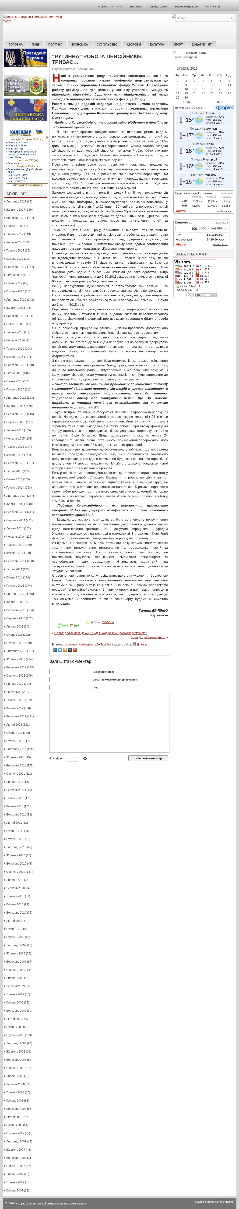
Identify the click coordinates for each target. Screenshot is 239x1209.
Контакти (213, 6)
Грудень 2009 (15, 937)
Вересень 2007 (16, 1157)
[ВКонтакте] (55, 650)
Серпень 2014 (15, 520)
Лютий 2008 (14, 1117)
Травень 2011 (15, 798)
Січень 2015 (14, 479)
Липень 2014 (14, 528)
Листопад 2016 (16, 299)
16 (186, 89)
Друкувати (144, 644)
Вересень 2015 (16, 414)
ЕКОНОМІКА (79, 44)
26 (212, 93)
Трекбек (106, 644)
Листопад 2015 (16, 397)
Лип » (221, 101)
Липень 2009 (14, 978)
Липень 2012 (14, 683)
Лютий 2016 (14, 373)
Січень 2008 (14, 1125)
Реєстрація (190, 57)
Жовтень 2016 (15, 307)
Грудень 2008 (15, 1035)
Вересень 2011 (16, 765)
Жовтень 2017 (15, 209)
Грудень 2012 (15, 643)
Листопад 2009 (16, 945)
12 (212, 85)
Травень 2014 (15, 544)
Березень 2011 (16, 814)
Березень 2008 (16, 1108)
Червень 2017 (15, 242)
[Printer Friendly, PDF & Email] (68, 627)
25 (203, 93)
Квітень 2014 (14, 553)
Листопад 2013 (16, 594)
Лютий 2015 (14, 471)
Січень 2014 (14, 577)
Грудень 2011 (15, 741)
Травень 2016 (15, 348)
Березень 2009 (16, 1010)
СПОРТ (178, 44)
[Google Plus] (75, 650)
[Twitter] (60, 650)
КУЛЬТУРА (157, 44)
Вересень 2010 (16, 863)
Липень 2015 (14, 430)
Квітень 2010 (14, 904)
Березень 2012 (16, 716)
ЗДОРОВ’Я (133, 44)
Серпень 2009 (15, 969)
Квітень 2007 (14, 1190)
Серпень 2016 (15, 324)
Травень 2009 (15, 994)
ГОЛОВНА (108, 622)
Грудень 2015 (15, 389)
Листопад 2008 (16, 1043)
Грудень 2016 (15, 291)
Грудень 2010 (15, 839)
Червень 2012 (15, 692)
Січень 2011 (14, 831)
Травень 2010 (15, 896)
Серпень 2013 (15, 618)
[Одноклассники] (65, 650)
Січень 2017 (14, 283)
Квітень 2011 (14, 806)
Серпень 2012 (15, 675)
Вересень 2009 (16, 961)
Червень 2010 (15, 888)
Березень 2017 (16, 267)
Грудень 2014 (15, 487)
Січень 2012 (14, 732)
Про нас (136, 6)
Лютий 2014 (14, 569)
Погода (179, 107)
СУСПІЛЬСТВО (107, 44)
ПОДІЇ (35, 44)
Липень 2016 (14, 332)
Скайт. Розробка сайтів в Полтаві (214, 1201)
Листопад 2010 (16, 847)
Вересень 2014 (16, 512)
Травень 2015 (15, 446)
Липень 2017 (14, 234)
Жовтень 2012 (15, 659)
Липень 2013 (14, 626)
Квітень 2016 (14, 356)
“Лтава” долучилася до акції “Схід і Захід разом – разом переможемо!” (100, 633)
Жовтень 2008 (15, 1051)
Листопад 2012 (16, 651)
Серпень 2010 (15, 871)
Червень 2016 (15, 340)
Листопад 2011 (16, 749)
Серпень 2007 (15, 1166)
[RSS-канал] (174, 17)
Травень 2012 (15, 700)
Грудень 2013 (15, 585)
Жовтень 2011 (15, 757)
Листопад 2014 (16, 495)
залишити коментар (80, 644)
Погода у (203, 113)
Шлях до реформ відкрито (148, 637)
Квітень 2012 (14, 708)
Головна (16, 44)
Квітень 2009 (14, 1002)
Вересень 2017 (16, 218)
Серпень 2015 (15, 422)
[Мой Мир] (70, 650)
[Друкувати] (134, 644)
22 (177, 93)
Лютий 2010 (14, 920)
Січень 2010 (14, 929)
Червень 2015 (15, 438)
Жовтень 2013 (15, 602)
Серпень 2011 (15, 773)
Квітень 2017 (14, 258)
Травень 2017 (15, 250)
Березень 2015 (16, 463)
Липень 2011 (14, 782)
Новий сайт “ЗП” (110, 6)
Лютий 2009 (14, 1019)
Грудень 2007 (15, 1133)
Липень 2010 (14, 880)
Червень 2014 (15, 536)
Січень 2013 (14, 634)
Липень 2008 (14, 1076)
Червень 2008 (15, 1084)
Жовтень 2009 (15, 953)
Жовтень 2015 (15, 406)
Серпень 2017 (15, 226)
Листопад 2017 (16, 201)
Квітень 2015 (14, 455)
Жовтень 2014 (15, 504)
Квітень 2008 (14, 1100)
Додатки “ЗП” (202, 44)
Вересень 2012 (16, 667)
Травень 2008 (15, 1092)
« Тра (186, 101)
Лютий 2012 (14, 724)
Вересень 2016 (16, 316)
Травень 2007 (15, 1182)
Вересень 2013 (16, 610)
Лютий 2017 (14, 275)
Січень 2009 (14, 1027)
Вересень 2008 (16, 1059)
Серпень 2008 (15, 1068)
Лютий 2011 (14, 822)
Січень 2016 (14, 381)
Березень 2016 (16, 365)
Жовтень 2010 (15, 855)
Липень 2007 (14, 1174)
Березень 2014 (16, 561)
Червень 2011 (15, 790)
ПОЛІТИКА (55, 44)
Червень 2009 (15, 986)
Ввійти (177, 57)
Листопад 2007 (16, 1141)
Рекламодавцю (186, 6)
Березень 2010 (16, 912)
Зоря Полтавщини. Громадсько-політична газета (52, 1203)
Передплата (158, 6)
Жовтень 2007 (15, 1149)
